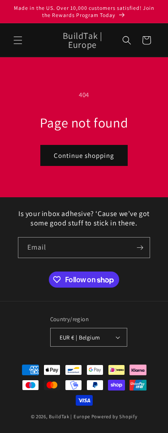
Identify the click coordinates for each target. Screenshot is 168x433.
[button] (18, 40)
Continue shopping (84, 155)
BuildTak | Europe (69, 416)
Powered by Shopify (114, 416)
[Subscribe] (140, 247)
